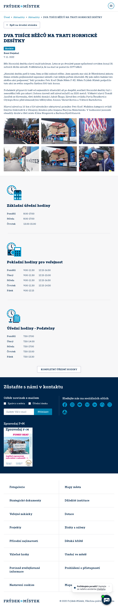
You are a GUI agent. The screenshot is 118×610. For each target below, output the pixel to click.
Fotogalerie (17, 487)
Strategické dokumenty (25, 500)
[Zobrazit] (109, 404)
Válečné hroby (19, 554)
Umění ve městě (75, 554)
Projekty (15, 527)
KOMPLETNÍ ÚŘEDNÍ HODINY (59, 369)
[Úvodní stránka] (21, 6)
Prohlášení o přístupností (82, 567)
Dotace (69, 514)
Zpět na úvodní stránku (23, 25)
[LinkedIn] (94, 404)
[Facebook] (64, 404)
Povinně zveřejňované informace (24, 569)
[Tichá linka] (102, 404)
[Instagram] (72, 404)
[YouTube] (79, 404)
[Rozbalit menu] (111, 6)
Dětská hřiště (74, 541)
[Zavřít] (109, 586)
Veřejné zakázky (20, 514)
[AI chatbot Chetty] (106, 600)
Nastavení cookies (21, 584)
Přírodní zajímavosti (23, 541)
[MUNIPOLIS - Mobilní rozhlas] (87, 404)
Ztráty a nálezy (75, 527)
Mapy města (73, 487)
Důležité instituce (77, 500)
